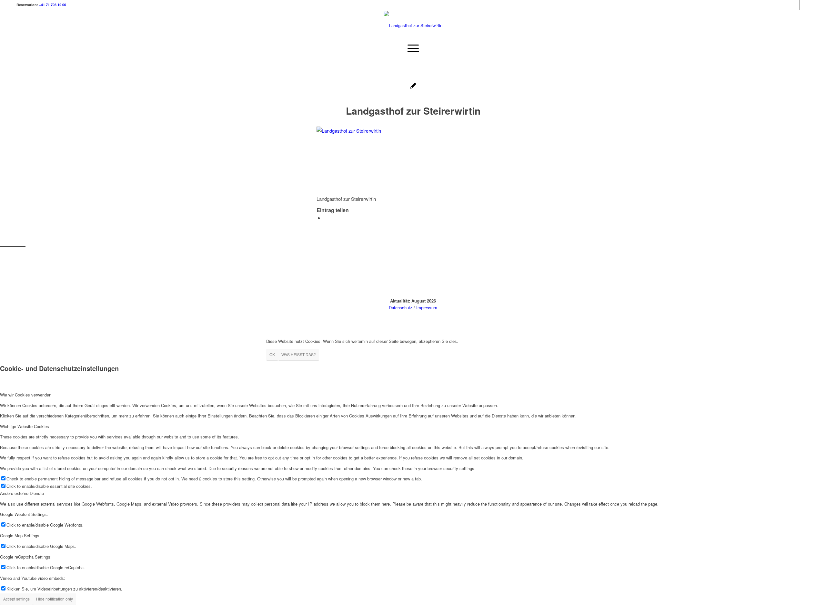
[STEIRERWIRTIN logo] (413, 25)
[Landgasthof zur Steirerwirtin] (413, 86)
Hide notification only (54, 598)
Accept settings (16, 598)
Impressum (426, 307)
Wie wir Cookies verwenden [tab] (25, 395)
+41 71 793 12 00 (52, 4)
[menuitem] (413, 48)
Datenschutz (400, 307)
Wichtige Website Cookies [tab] (24, 426)
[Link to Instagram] (795, 5)
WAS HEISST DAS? (298, 354)
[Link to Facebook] (805, 5)
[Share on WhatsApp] (325, 217)
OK (272, 354)
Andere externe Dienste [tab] (22, 493)
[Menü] (413, 48)
